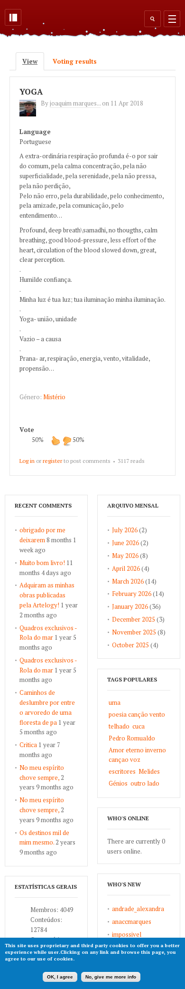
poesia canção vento (137, 714)
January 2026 (130, 606)
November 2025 (134, 632)
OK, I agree (60, 976)
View (33, 61)
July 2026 (125, 530)
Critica (28, 744)
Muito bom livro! (42, 562)
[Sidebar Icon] (13, 17)
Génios (118, 783)
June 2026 (125, 542)
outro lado (144, 783)
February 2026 (131, 593)
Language (35, 131)
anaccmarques (131, 921)
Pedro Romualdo (132, 738)
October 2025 (130, 645)
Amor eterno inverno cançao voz (137, 755)
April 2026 (126, 568)
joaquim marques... (75, 103)
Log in (27, 460)
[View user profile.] (30, 114)
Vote (26, 429)
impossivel (126, 934)
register (52, 460)
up (55, 440)
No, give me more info (110, 976)
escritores (122, 771)
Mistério (54, 397)
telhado (119, 726)
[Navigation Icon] (172, 18)
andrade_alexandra (138, 908)
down (67, 440)
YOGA (31, 91)
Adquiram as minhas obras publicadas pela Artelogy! (46, 595)
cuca (138, 726)
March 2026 (128, 581)
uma (114, 702)
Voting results (75, 61)
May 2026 (125, 555)
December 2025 (133, 619)
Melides (149, 771)
